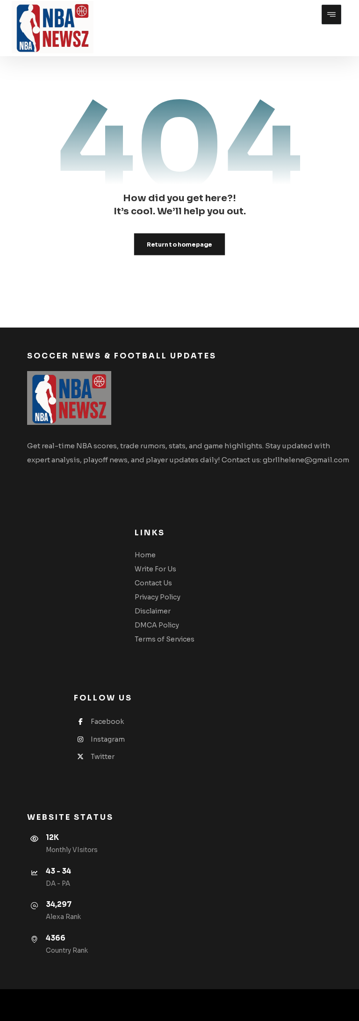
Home (145, 555)
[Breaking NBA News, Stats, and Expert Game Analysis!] (52, 27)
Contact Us (153, 583)
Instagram (108, 739)
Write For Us (155, 569)
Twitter (103, 756)
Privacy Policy (157, 597)
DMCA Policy (157, 625)
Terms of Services (164, 639)
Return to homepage (179, 244)
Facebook (107, 721)
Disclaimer (153, 611)
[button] (331, 14)
